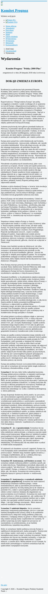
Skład (8, 34)
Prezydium (10, 30)
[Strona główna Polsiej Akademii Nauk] (24, 5)
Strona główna (11, 26)
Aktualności (10, 28)
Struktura (9, 32)
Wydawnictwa (11, 39)
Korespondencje (12, 45)
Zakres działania (12, 37)
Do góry (4, 585)
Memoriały (10, 43)
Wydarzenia (10, 41)
